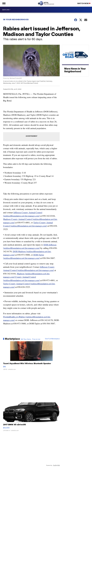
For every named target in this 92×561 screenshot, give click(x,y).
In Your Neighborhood (16, 19)
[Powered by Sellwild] (56, 465)
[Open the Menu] (4, 3)
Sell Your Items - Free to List (30, 339)
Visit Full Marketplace (52, 339)
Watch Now (83, 3)
